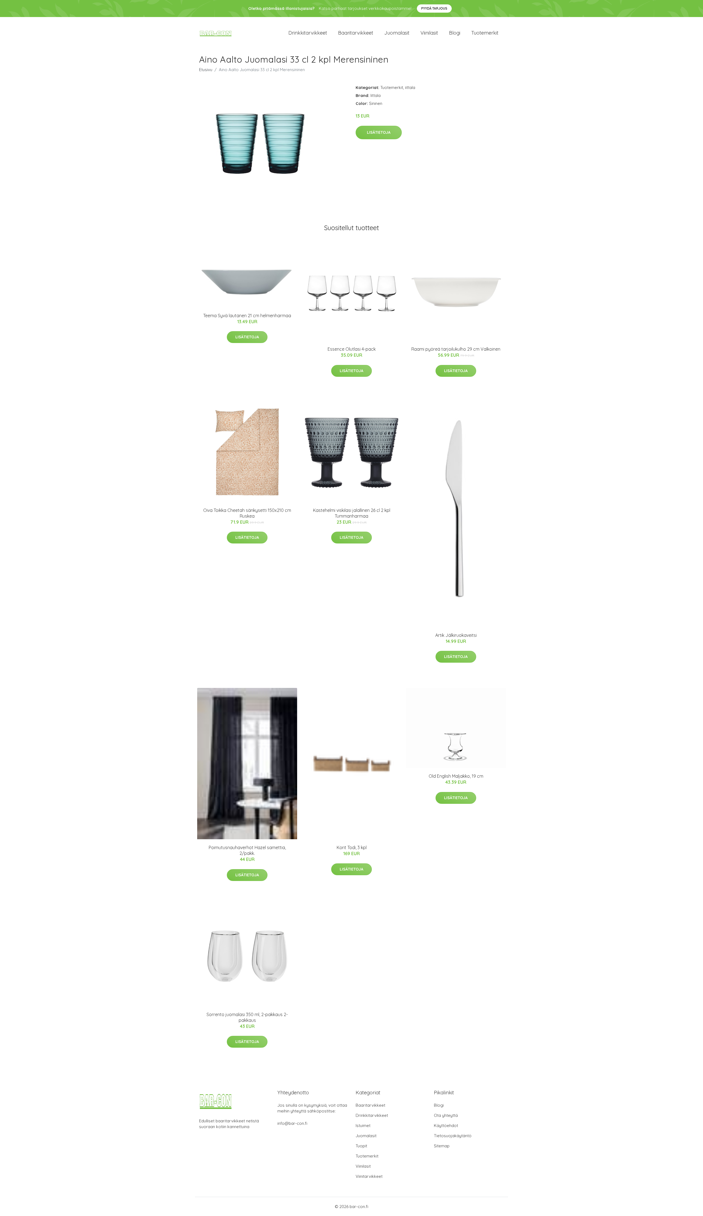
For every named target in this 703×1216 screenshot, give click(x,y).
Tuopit (361, 1145)
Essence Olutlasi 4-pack (352, 349)
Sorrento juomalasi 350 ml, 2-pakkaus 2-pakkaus (247, 1017)
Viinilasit (429, 33)
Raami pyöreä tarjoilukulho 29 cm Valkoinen (455, 349)
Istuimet (363, 1125)
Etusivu (205, 69)
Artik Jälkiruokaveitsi (456, 635)
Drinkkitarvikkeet (307, 33)
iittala (410, 87)
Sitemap (442, 1145)
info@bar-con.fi (292, 1123)
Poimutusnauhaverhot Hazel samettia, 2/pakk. (247, 850)
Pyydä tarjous (434, 8)
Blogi (454, 33)
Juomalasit (396, 33)
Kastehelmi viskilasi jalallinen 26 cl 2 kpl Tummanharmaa (351, 513)
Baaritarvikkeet (355, 33)
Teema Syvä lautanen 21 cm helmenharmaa (247, 315)
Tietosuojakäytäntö (453, 1135)
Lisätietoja (378, 132)
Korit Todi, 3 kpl (352, 847)
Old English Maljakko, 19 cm (456, 776)
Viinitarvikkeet (369, 1176)
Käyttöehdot (446, 1125)
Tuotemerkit (484, 33)
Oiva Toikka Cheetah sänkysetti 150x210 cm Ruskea (247, 513)
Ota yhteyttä (446, 1115)
